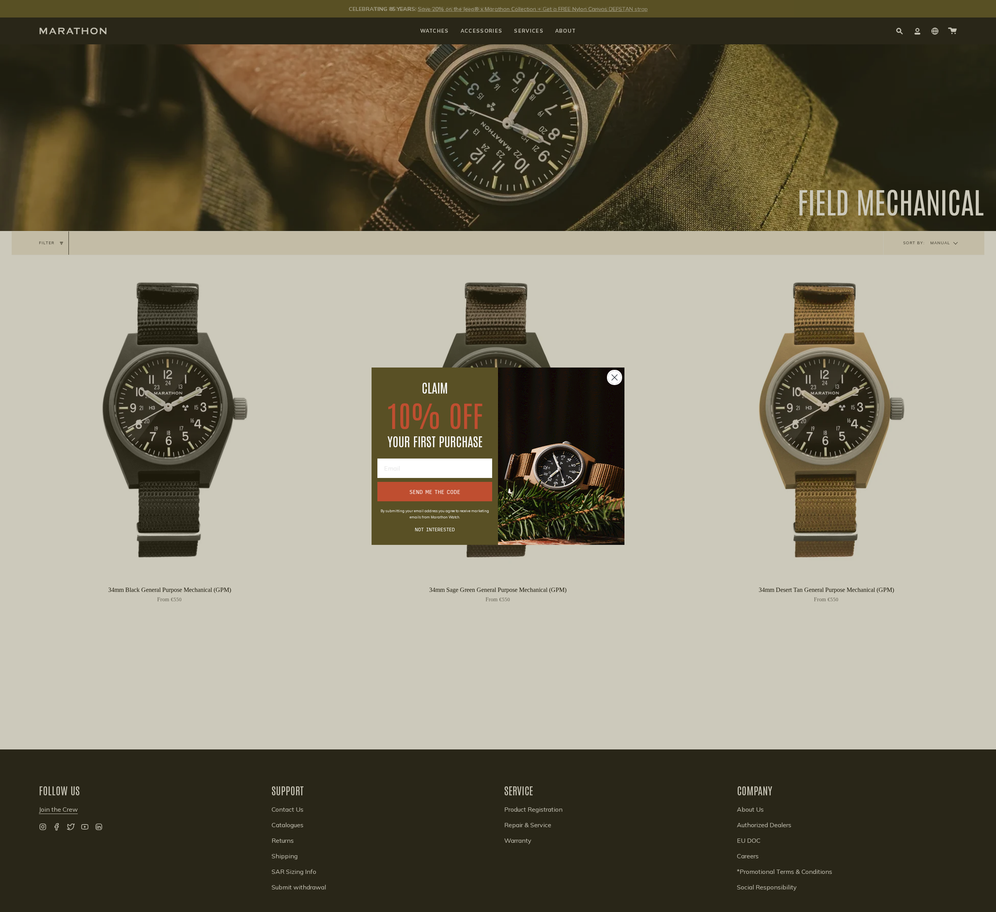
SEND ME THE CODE (434, 491)
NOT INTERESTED (435, 529)
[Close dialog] (614, 377)
